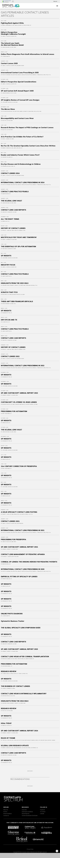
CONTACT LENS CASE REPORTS (13, 210)
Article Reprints (25, 813)
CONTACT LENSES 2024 (10, 173)
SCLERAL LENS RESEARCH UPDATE (15, 745)
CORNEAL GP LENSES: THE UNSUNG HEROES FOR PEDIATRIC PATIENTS (29, 562)
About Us (5, 809)
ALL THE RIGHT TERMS (10, 219)
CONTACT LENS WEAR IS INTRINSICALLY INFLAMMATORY (23, 694)
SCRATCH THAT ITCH (9, 292)
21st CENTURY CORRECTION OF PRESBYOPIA (19, 466)
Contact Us (6, 815)
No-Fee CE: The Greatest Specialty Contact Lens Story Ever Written (28, 146)
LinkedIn (42, 813)
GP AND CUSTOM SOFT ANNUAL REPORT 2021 (19, 547)
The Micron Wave (8, 109)
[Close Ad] (57, 851)
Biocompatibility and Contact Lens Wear (17, 118)
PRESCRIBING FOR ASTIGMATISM (14, 411)
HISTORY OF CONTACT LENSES (13, 228)
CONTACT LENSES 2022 (10, 356)
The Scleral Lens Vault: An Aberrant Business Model (12, 44)
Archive (5, 811)
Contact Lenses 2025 (9, 63)
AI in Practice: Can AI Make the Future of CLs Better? (22, 137)
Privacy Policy (30, 849)
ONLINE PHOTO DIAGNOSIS (11, 614)
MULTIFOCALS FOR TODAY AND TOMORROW (19, 237)
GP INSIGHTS (6, 256)
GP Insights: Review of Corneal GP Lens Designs (20, 100)
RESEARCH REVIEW (8, 671)
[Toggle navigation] (57, 5)
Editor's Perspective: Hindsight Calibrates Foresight (13, 33)
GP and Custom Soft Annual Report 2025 (17, 91)
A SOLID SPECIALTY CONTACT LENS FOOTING (19, 512)
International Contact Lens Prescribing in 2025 (20, 73)
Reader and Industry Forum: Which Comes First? (20, 155)
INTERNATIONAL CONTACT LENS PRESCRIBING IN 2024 (22, 182)
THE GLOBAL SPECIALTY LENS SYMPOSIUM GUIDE (20, 628)
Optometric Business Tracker (12, 621)
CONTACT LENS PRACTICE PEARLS (15, 192)
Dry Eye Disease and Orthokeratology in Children (21, 164)
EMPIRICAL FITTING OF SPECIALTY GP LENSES (19, 577)
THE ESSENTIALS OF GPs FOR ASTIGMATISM (18, 246)
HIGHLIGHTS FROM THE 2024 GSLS (14, 701)
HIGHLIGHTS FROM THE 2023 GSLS (14, 283)
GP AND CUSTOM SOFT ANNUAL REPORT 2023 (19, 649)
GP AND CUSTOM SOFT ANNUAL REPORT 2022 (19, 393)
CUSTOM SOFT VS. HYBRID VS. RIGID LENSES (19, 402)
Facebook (42, 809)
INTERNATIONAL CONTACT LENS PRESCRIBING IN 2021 (22, 530)
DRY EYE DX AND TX (9, 320)
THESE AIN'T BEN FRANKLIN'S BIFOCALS (17, 301)
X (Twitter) (42, 811)
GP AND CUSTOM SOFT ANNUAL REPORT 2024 (19, 731)
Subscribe (24, 809)
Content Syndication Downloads (30, 815)
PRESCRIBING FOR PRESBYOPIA (13, 539)
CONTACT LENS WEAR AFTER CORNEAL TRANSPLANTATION (25, 656)
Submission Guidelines (27, 811)
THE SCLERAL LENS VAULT (11, 201)
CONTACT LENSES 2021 (10, 521)
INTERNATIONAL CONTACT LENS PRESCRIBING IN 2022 (22, 366)
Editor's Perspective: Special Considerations (18, 82)
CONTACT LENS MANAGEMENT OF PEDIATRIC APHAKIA (23, 554)
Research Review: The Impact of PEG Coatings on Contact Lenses (27, 127)
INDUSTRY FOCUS (8, 265)
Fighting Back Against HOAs (12, 23)
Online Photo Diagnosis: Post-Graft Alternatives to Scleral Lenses (28, 54)
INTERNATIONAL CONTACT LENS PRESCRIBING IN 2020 (22, 569)
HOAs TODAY (6, 723)
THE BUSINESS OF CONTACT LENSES (15, 686)
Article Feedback (7, 813)
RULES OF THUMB (8, 738)
